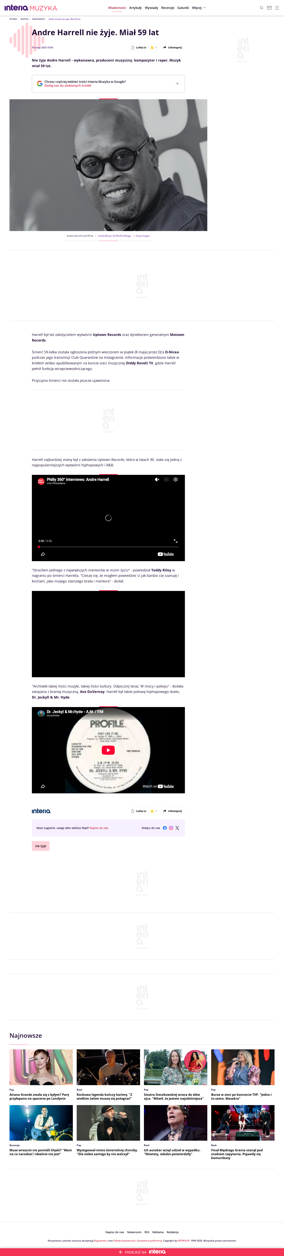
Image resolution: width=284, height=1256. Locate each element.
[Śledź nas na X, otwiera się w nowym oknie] (177, 828)
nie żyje (40, 846)
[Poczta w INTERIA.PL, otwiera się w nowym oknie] (269, 7)
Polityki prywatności (125, 1240)
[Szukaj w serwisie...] (261, 7)
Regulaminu (101, 1240)
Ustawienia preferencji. (149, 1240)
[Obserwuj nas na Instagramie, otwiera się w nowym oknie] (171, 828)
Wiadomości (38, 19)
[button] (183, 7)
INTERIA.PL (184, 1240)
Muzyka (25, 19)
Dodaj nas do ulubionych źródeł (85, 85)
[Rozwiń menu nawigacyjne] (277, 7)
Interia (13, 19)
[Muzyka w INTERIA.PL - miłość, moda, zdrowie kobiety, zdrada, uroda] (43, 8)
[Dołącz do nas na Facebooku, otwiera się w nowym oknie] (165, 828)
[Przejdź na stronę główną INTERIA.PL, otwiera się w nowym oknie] (16, 8)
